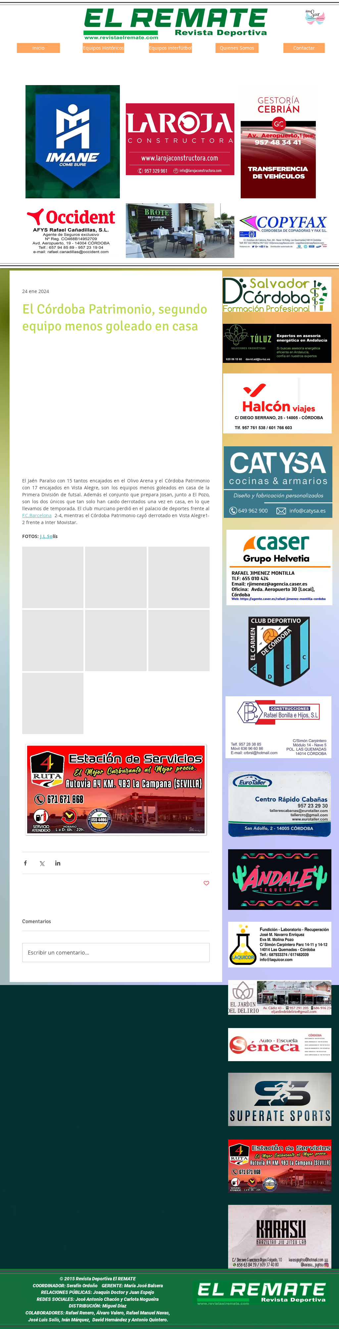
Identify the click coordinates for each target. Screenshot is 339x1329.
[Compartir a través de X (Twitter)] (41, 863)
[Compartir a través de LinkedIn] (58, 863)
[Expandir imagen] (52, 577)
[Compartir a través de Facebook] (25, 863)
